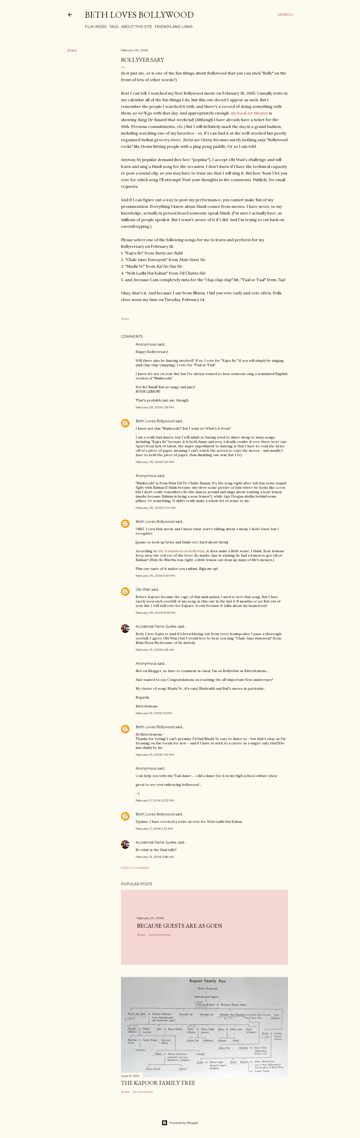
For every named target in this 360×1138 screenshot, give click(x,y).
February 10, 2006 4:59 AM (155, 649)
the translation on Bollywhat (181, 551)
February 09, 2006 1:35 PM (155, 407)
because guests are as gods (179, 925)
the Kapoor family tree (158, 1083)
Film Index (96, 27)
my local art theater (249, 113)
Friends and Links (174, 27)
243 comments (159, 935)
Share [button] (72, 50)
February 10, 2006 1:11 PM (154, 713)
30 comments (143, 1092)
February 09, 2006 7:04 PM (156, 508)
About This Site (136, 27)
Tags (114, 27)
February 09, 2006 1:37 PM (155, 462)
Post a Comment (135, 868)
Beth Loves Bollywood (139, 14)
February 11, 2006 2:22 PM (154, 828)
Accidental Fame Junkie (156, 626)
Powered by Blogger (183, 1123)
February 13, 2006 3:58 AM (155, 857)
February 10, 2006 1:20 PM (155, 754)
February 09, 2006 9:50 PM (155, 575)
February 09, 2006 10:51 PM (155, 612)
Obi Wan (143, 589)
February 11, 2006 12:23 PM (155, 800)
